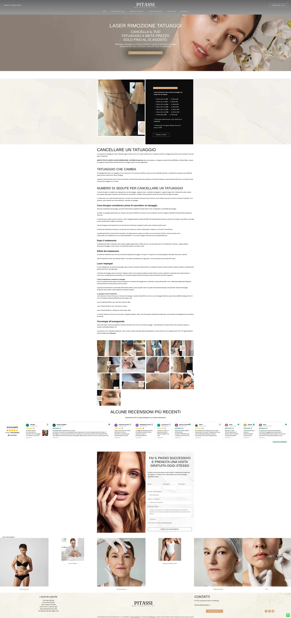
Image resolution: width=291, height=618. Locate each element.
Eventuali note (153, 506)
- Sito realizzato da (148, 616)
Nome (150, 484)
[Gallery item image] (109, 348)
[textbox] (169, 495)
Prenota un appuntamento (170, 529)
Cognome (166, 484)
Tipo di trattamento (155, 491)
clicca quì (112, 333)
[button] (278, 5)
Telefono (182, 484)
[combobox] (170, 495)
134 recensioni (15, 432)
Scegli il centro (154, 499)
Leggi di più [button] (29, 437)
